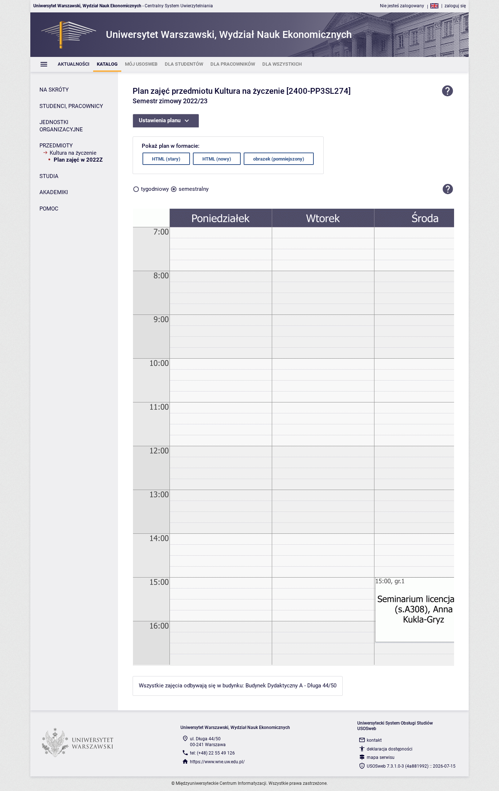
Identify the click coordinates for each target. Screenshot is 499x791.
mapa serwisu (381, 757)
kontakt (374, 740)
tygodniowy (155, 189)
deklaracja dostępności (389, 749)
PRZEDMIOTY (56, 145)
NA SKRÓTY (54, 89)
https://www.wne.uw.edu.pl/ (217, 761)
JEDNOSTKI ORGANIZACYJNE (61, 126)
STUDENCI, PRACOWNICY (71, 106)
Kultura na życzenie (73, 153)
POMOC (48, 208)
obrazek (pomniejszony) (278, 159)
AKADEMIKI (53, 192)
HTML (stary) (166, 159)
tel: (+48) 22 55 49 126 (212, 753)
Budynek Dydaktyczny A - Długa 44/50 (290, 685)
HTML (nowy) (216, 159)
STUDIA (48, 176)
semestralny (194, 189)
